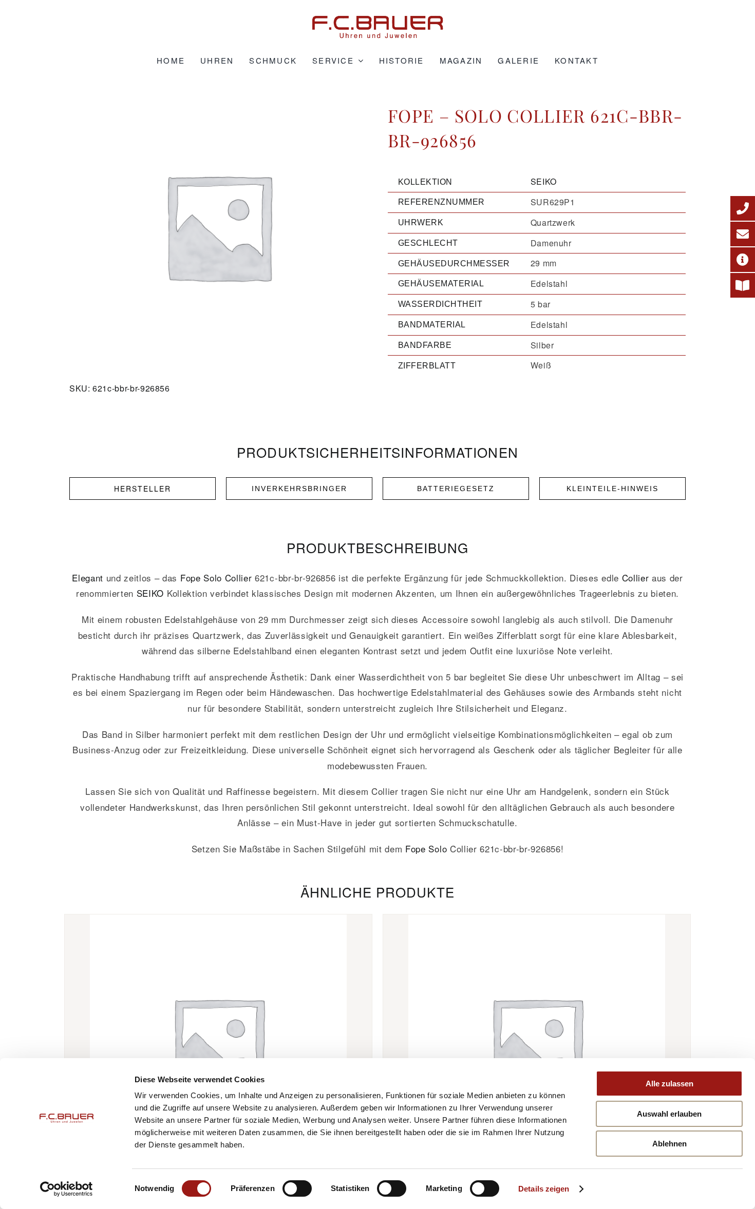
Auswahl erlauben (669, 1113)
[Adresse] (742, 259)
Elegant (87, 577)
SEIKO (544, 181)
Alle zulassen (669, 1083)
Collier (238, 577)
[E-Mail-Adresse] (742, 234)
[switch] (297, 1188)
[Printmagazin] (742, 285)
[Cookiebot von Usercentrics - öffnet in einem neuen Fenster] (66, 1189)
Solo (212, 577)
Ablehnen (669, 1143)
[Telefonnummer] (742, 208)
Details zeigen (543, 1188)
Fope (190, 577)
